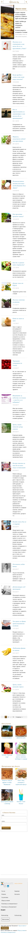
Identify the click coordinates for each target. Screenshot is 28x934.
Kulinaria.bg (18, 915)
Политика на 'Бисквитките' (9, 907)
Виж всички (5, 919)
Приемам (5, 928)
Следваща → (19, 717)
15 (13, 717)
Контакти (17, 894)
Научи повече (22, 925)
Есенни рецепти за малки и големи (21, 31)
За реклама (4, 897)
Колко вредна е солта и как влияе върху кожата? (18, 77)
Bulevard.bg (4, 915)
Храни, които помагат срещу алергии (18, 427)
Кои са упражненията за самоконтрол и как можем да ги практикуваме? (19, 114)
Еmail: (3, 821)
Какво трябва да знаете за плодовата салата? (20, 24)
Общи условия (21, 930)
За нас (3, 891)
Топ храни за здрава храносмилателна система (19, 623)
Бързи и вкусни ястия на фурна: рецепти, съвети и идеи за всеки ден (21, 15)
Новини (3, 894)
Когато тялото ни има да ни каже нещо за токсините (19, 465)
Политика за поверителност (8, 932)
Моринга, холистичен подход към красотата (19, 139)
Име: (3, 815)
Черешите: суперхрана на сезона (17, 363)
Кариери (17, 891)
